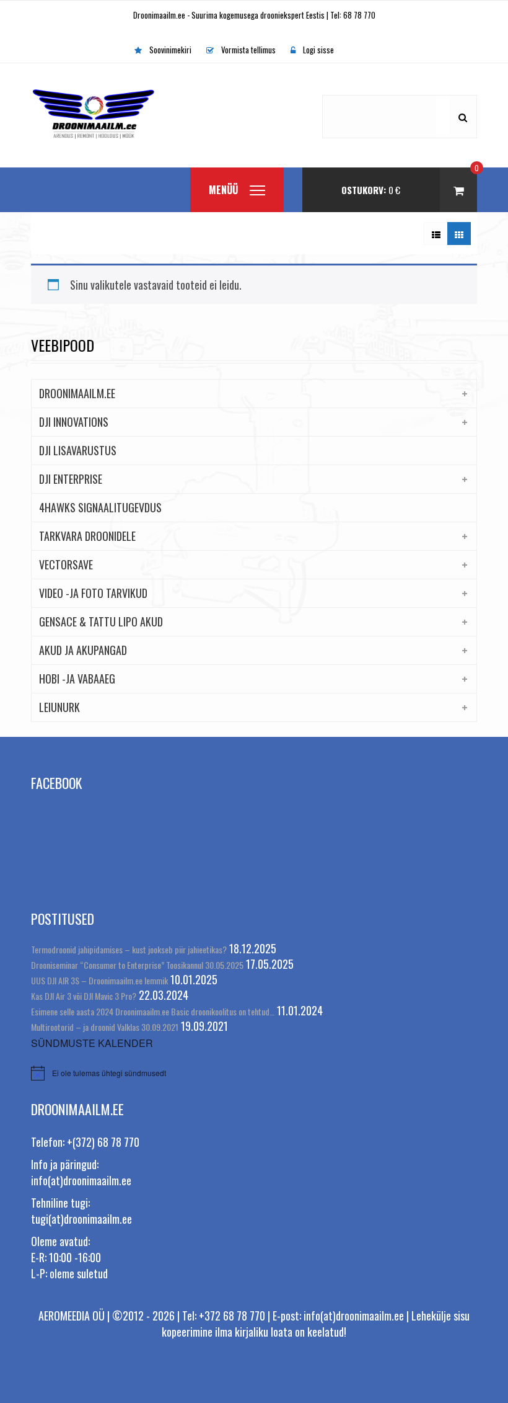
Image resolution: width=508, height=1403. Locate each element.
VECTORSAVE (66, 564)
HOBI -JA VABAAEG (77, 678)
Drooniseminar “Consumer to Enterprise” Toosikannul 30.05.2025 (137, 964)
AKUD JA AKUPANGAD (83, 650)
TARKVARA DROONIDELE (87, 536)
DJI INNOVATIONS (73, 422)
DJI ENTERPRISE (70, 479)
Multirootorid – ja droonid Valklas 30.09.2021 (104, 1026)
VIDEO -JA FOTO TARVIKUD (93, 593)
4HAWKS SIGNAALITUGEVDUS (100, 507)
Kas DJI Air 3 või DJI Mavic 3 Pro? (83, 995)
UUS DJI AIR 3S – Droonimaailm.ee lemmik (99, 980)
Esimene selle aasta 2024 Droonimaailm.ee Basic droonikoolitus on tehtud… (152, 1011)
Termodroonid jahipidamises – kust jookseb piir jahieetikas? (129, 949)
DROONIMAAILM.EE (77, 393)
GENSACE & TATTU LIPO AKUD (101, 621)
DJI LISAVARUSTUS (77, 450)
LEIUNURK (59, 707)
